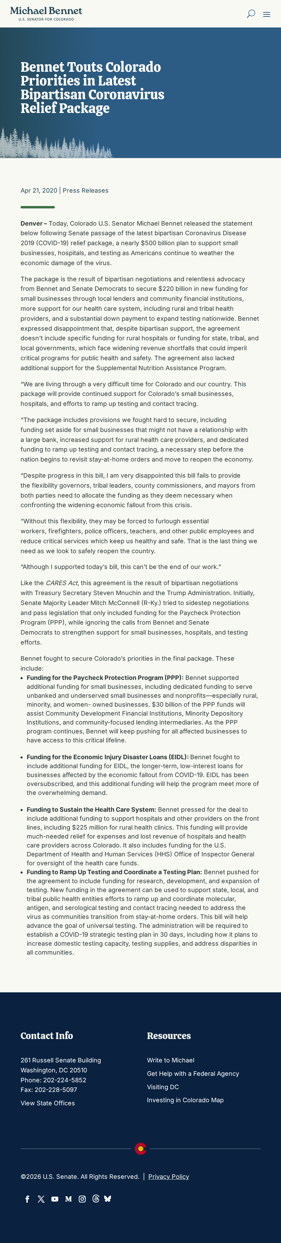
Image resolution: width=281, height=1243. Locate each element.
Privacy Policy (168, 1176)
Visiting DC (163, 1087)
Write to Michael (170, 1060)
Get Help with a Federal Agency (193, 1073)
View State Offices (48, 1103)
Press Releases (86, 190)
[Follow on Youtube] (55, 1199)
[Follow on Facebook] (27, 1199)
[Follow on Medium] (68, 1199)
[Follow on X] (41, 1199)
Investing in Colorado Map (185, 1100)
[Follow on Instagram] (82, 1199)
